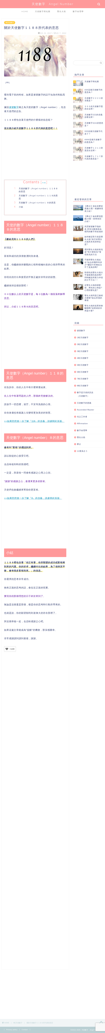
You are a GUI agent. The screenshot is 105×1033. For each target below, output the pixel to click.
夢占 (79, 444)
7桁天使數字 (82, 379)
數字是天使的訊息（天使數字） (85, 394)
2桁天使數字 (82, 344)
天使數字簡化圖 (42, 11)
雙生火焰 (61, 11)
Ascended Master (85, 410)
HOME (24, 11)
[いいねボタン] (7, 649)
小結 (21, 207)
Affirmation (82, 424)
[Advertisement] (35, 155)
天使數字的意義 (84, 403)
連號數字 (14, 107)
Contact (25, 1029)
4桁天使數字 (9, 22)
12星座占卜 (82, 451)
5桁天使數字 (82, 365)
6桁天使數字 (82, 372)
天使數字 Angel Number (52, 4)
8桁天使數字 (82, 386)
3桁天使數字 (82, 351)
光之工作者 (82, 417)
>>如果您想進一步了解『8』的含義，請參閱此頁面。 (33, 498)
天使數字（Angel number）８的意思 (37, 202)
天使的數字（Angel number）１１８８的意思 (38, 190)
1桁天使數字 (82, 338)
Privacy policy (12, 1029)
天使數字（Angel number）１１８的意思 (38, 197)
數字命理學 (78, 11)
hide (44, 183)
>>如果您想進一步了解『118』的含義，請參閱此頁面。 (34, 421)
